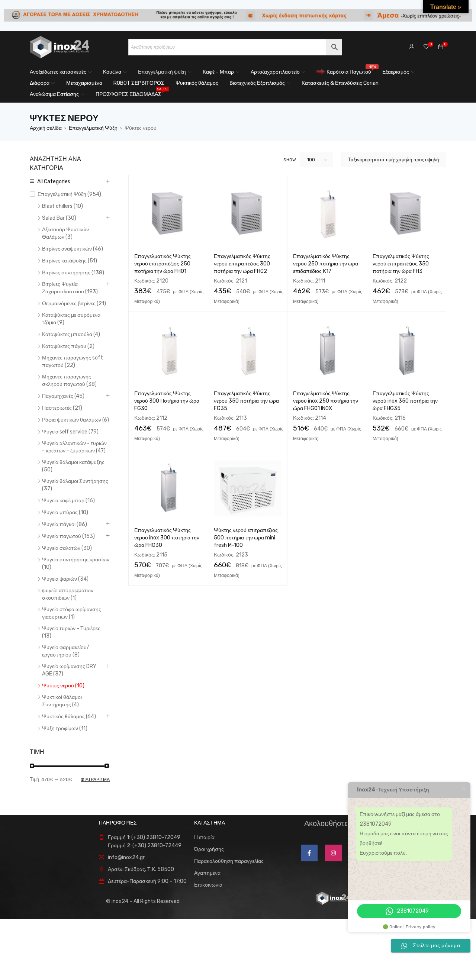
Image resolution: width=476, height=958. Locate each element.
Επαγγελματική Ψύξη (93, 128)
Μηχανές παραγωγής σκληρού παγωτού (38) (69, 380)
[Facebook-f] (309, 853)
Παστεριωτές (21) (62, 408)
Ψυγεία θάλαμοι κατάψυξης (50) (73, 466)
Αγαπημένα (207, 873)
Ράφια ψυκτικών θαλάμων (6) (75, 420)
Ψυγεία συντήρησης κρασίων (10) (75, 563)
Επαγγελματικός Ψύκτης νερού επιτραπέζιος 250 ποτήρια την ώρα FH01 (162, 263)
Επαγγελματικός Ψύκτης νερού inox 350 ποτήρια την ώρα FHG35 (405, 401)
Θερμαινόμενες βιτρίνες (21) (74, 303)
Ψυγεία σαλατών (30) (67, 548)
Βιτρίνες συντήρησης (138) (73, 273)
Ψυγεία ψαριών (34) (65, 579)
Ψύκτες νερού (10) (63, 686)
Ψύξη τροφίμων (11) (64, 728)
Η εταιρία (204, 837)
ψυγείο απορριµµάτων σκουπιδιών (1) (67, 594)
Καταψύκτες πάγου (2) (68, 346)
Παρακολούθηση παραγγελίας (229, 861)
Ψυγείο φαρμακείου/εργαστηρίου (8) (65, 651)
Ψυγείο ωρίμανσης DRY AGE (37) (69, 670)
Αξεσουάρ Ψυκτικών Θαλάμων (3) (65, 233)
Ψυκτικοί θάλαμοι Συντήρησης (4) (62, 701)
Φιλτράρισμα (95, 779)
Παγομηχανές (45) (63, 396)
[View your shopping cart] (440, 47)
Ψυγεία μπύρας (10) (65, 512)
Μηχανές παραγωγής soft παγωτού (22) (72, 361)
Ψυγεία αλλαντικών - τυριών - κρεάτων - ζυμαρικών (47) (74, 447)
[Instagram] (333, 853)
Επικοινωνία (208, 885)
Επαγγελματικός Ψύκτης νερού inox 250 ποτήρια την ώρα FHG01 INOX (325, 401)
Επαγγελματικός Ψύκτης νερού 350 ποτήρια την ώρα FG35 (246, 401)
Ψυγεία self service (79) (70, 432)
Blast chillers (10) (62, 206)
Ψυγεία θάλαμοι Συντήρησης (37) (75, 485)
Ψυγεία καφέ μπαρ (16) (68, 500)
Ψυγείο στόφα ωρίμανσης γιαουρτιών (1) (71, 613)
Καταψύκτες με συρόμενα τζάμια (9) (71, 319)
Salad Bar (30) (59, 218)
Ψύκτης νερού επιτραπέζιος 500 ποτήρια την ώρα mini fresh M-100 (246, 537)
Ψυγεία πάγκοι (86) (64, 524)
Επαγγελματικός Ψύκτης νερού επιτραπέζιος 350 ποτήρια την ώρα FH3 (401, 263)
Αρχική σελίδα (46, 128)
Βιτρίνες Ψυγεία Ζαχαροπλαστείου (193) (70, 288)
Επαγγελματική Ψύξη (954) (69, 194)
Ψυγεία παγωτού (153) (68, 536)
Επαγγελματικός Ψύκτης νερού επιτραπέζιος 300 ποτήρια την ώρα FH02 (242, 263)
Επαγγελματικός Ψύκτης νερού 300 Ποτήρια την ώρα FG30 (166, 401)
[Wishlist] (426, 47)
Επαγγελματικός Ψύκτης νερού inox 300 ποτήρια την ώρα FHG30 (166, 537)
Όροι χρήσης (209, 849)
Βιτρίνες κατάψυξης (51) (69, 261)
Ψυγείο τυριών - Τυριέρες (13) (71, 632)
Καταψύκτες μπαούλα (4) (71, 334)
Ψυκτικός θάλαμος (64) (69, 716)
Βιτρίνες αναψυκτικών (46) (72, 249)
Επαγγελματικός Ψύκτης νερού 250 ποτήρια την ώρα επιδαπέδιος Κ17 (325, 263)
